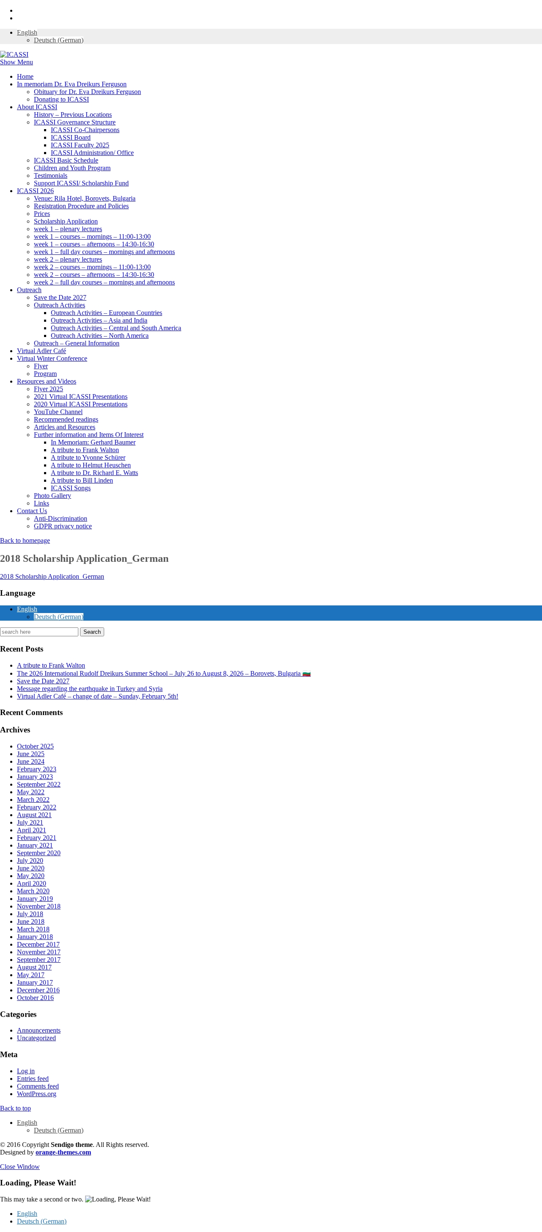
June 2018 (30, 921)
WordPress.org (36, 1093)
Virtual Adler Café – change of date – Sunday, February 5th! (97, 696)
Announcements (39, 1030)
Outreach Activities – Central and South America (116, 327)
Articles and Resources (64, 427)
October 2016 (35, 997)
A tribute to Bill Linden (82, 480)
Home (25, 76)
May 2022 (30, 792)
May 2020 (30, 875)
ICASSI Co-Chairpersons (85, 129)
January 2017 (35, 982)
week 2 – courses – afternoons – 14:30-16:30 (94, 274)
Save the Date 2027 (60, 297)
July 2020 (30, 860)
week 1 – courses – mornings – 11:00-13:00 (92, 236)
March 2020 (33, 891)
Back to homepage (25, 540)
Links (41, 503)
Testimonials (50, 175)
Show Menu (16, 62)
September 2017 (39, 959)
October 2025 (35, 746)
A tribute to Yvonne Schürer (88, 457)
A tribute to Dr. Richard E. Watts (94, 472)
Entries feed (33, 1078)
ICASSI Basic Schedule (66, 160)
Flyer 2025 (48, 388)
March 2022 (33, 799)
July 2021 (30, 822)
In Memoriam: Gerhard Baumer (93, 442)
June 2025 (30, 753)
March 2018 (33, 929)
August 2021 (34, 814)
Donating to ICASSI (61, 99)
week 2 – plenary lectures (68, 259)
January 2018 (35, 936)
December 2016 (38, 990)
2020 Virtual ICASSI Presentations (80, 404)
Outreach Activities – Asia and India (99, 320)
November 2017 (39, 952)
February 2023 (36, 769)
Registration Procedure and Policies (81, 206)
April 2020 (31, 883)
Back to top (15, 1108)
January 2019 (35, 898)
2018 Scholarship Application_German (52, 576)
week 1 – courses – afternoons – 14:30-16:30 (94, 244)
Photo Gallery (52, 495)
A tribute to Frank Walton (85, 449)
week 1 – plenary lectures (68, 228)
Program (45, 373)
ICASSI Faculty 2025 (80, 145)
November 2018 (39, 906)
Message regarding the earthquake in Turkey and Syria (90, 688)
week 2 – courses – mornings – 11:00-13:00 (92, 267)
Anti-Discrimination (60, 518)
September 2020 (39, 852)
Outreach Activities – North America (100, 335)
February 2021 (36, 837)
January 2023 (35, 776)
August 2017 (34, 967)
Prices (42, 213)
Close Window (20, 1166)
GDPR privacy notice (63, 526)
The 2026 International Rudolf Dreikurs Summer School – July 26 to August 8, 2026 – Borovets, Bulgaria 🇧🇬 (164, 673)
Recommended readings (66, 419)
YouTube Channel (58, 411)
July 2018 (30, 913)
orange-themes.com (63, 1152)
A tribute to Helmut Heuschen (91, 465)
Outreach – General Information (76, 343)
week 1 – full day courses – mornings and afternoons (104, 251)
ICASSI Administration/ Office (92, 152)
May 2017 (30, 974)
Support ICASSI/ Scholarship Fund (81, 183)
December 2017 (38, 944)
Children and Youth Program (72, 167)
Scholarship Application (66, 221)
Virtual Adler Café (41, 350)
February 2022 (36, 807)
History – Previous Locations (73, 114)
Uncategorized (36, 1037)
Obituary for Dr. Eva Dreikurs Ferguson (87, 91)
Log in (26, 1071)
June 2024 (30, 761)
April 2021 (31, 830)
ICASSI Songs (71, 488)
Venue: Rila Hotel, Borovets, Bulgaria (85, 198)
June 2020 (30, 868)
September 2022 (39, 784)
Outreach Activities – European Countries (106, 312)
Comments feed (38, 1086)
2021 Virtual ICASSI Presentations (80, 396)
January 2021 (35, 845)
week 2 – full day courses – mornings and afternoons (104, 282)
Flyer (41, 366)
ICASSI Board (71, 137)
